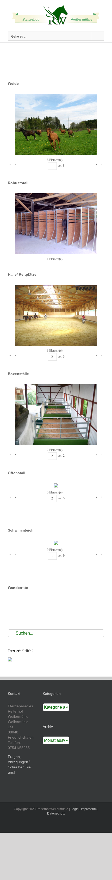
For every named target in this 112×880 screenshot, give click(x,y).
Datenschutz (56, 813)
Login (75, 809)
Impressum (89, 809)
